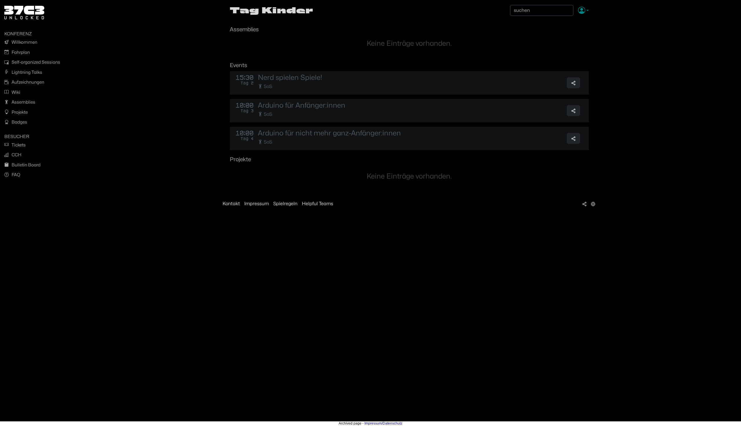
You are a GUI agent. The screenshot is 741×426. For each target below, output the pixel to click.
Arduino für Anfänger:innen (301, 105)
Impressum (256, 203)
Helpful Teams (317, 203)
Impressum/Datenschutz (383, 423)
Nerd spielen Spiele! (290, 77)
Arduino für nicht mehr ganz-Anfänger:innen (329, 133)
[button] (583, 10)
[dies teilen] (573, 82)
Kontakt (231, 203)
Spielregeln (285, 203)
